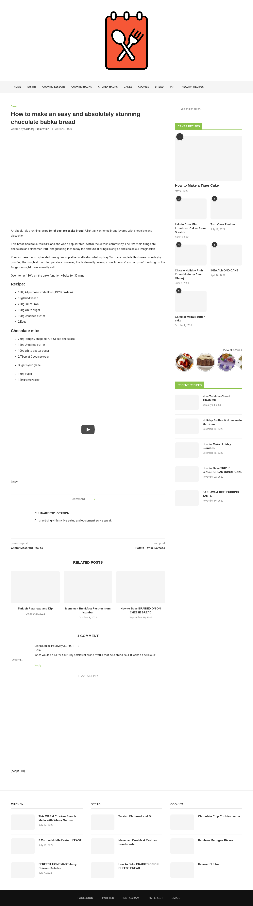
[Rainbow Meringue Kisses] (182, 846)
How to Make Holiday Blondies (217, 446)
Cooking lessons (53, 86)
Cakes (128, 86)
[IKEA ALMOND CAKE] (226, 255)
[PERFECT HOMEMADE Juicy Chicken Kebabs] (23, 870)
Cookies (143, 86)
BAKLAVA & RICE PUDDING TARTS (221, 494)
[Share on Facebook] (99, 499)
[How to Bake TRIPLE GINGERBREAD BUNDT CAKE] (187, 474)
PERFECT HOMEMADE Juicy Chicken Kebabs (58, 866)
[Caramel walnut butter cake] (191, 301)
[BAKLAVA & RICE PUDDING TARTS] (187, 498)
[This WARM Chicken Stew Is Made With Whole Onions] (23, 822)
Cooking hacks (81, 86)
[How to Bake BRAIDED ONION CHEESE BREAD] (140, 587)
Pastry (31, 86)
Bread (159, 86)
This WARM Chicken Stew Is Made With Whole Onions (57, 818)
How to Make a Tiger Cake (197, 185)
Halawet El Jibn (208, 864)
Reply (38, 665)
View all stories (232, 350)
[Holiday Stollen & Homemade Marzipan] (187, 426)
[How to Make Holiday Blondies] (187, 450)
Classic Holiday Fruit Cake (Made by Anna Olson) (189, 274)
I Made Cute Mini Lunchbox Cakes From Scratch (190, 228)
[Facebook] (227, 87)
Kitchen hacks (108, 86)
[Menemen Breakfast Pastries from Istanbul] (88, 587)
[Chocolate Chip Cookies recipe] (182, 822)
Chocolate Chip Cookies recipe (219, 816)
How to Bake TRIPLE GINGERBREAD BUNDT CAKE (222, 470)
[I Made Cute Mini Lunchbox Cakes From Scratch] (191, 209)
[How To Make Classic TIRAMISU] (187, 402)
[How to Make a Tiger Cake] (208, 158)
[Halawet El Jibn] (182, 870)
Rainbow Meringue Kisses (215, 840)
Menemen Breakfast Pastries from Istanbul (137, 842)
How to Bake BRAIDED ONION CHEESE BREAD (138, 866)
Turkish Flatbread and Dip (35, 608)
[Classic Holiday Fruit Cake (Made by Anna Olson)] (191, 255)
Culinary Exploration (36, 128)
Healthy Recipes (193, 86)
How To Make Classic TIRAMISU (217, 398)
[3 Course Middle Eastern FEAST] (23, 846)
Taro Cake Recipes (223, 224)
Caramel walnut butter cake (190, 318)
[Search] (240, 87)
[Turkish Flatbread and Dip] (35, 587)
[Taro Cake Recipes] (226, 209)
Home (17, 86)
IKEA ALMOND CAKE (224, 270)
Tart (173, 86)
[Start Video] (88, 429)
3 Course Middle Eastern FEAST (60, 840)
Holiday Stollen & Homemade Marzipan (222, 422)
